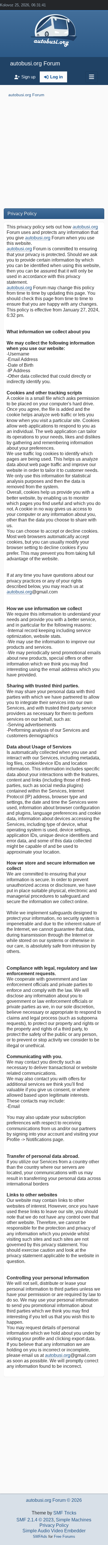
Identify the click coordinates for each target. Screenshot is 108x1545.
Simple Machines (73, 1519)
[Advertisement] (54, 154)
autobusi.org (85, 226)
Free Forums (64, 1536)
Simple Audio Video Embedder (54, 1530)
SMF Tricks (64, 1512)
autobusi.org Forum (35, 63)
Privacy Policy (54, 1525)
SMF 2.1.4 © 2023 (35, 1519)
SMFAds (40, 1536)
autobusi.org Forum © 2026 (54, 1500)
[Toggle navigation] (91, 77)
